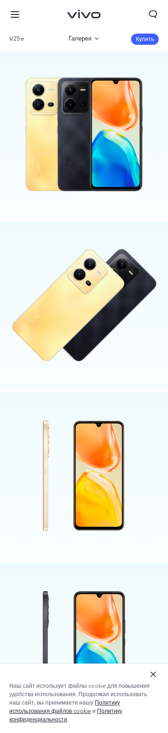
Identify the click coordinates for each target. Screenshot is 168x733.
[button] (15, 14)
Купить (145, 39)
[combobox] (31, 38)
